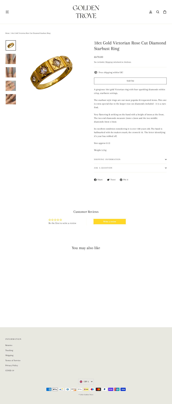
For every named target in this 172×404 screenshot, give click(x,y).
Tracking (9, 350)
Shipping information (107, 159)
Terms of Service (13, 360)
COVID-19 (9, 370)
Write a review (109, 221)
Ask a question (103, 168)
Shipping (108, 62)
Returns (8, 345)
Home (7, 33)
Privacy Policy (11, 365)
